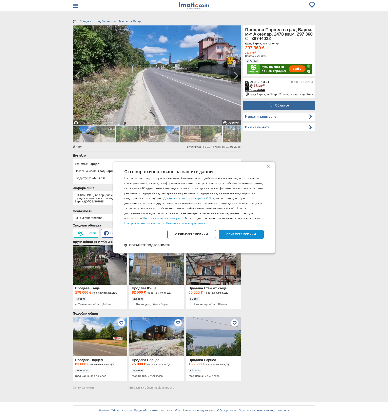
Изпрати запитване (260, 116)
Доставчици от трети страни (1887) (189, 198)
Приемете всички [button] (241, 234)
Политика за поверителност (257, 410)
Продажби (141, 410)
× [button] (268, 166)
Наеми (154, 410)
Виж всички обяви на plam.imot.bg (151, 387)
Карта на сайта (170, 410)
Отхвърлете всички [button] (191, 234)
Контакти (283, 410)
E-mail (91, 233)
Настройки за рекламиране (163, 218)
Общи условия (227, 410)
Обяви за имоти (83, 387)
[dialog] (194, 207)
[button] (147, 245)
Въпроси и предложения (198, 410)
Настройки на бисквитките (144, 223)
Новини (104, 410)
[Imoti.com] (74, 21)
